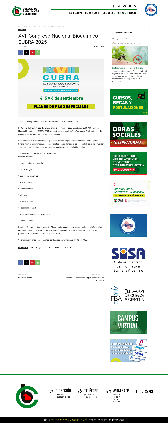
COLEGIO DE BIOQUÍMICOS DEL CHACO (69, 420)
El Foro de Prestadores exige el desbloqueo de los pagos (85, 279)
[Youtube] (130, 6)
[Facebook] (113, 6)
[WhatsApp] (37, 52)
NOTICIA (57, 248)
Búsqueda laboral (25, 278)
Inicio (20, 26)
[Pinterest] (32, 52)
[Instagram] (119, 6)
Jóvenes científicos (45, 248)
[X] (26, 52)
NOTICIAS (27, 26)
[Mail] (124, 6)
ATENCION (33, 248)
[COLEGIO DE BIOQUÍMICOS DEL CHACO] (28, 19)
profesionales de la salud (71, 248)
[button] (135, 6)
